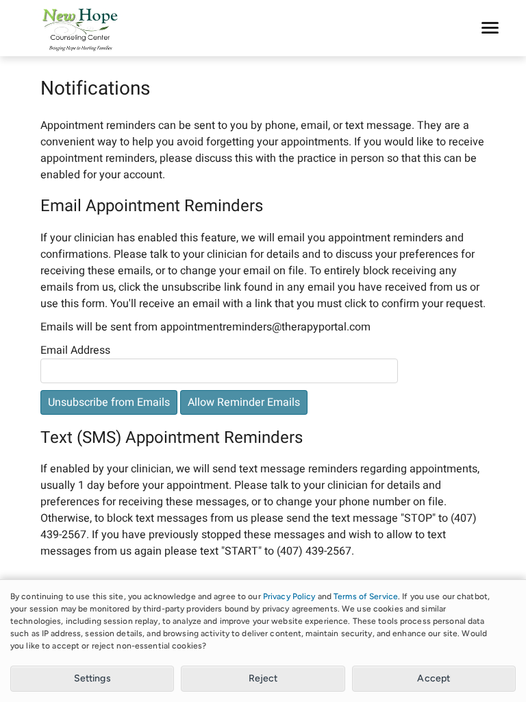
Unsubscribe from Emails (109, 402)
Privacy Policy (289, 596)
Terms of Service (366, 596)
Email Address (75, 350)
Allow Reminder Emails (244, 402)
